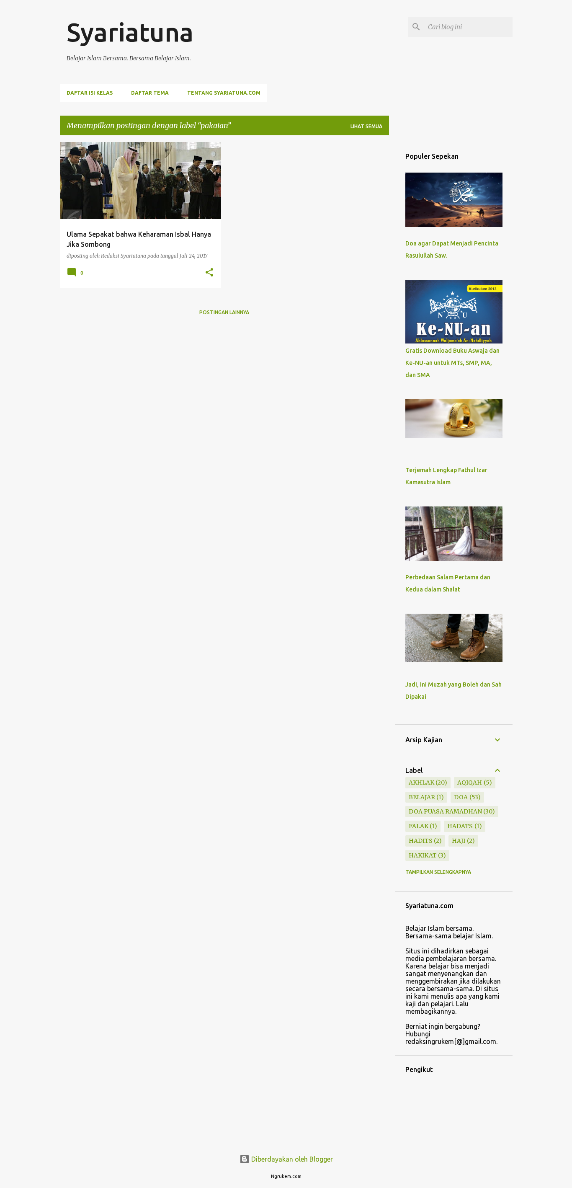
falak (418, 826)
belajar (422, 797)
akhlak (421, 782)
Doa (461, 797)
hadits (421, 841)
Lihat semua (366, 126)
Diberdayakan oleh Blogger (291, 1159)
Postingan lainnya (224, 312)
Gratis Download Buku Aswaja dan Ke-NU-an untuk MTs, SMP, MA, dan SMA (452, 362)
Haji (458, 841)
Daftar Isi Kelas (90, 93)
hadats (460, 826)
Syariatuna (130, 31)
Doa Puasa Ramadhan (445, 811)
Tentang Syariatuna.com (223, 93)
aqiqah (469, 782)
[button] (209, 272)
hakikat (423, 855)
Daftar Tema (150, 93)
